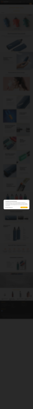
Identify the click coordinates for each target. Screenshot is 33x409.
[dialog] (16, 204)
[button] (9, 207)
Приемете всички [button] (24, 207)
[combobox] (28, 200)
